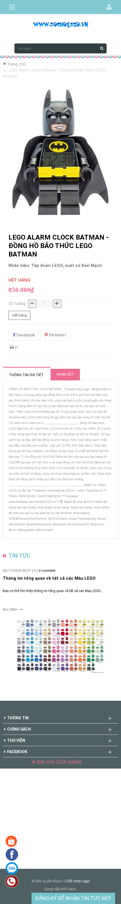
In (16, 347)
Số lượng (16, 303)
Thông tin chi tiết (26, 375)
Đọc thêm (10, 609)
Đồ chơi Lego (79, 881)
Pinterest (57, 335)
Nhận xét (65, 374)
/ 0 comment (46, 571)
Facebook (25, 335)
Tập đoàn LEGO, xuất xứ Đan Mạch (66, 265)
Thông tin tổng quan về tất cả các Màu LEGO (49, 578)
